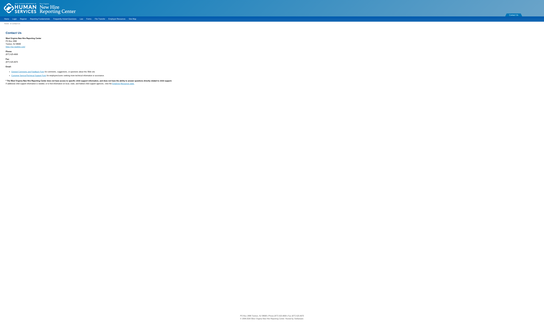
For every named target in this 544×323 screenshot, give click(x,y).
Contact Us (513, 15)
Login (14, 19)
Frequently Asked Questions (64, 19)
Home (6, 19)
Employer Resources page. (123, 84)
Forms (89, 19)
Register (23, 19)
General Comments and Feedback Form (27, 72)
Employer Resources (117, 19)
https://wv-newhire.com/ (15, 47)
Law (81, 19)
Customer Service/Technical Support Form (28, 76)
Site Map (132, 19)
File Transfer (100, 19)
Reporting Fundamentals (40, 19)
